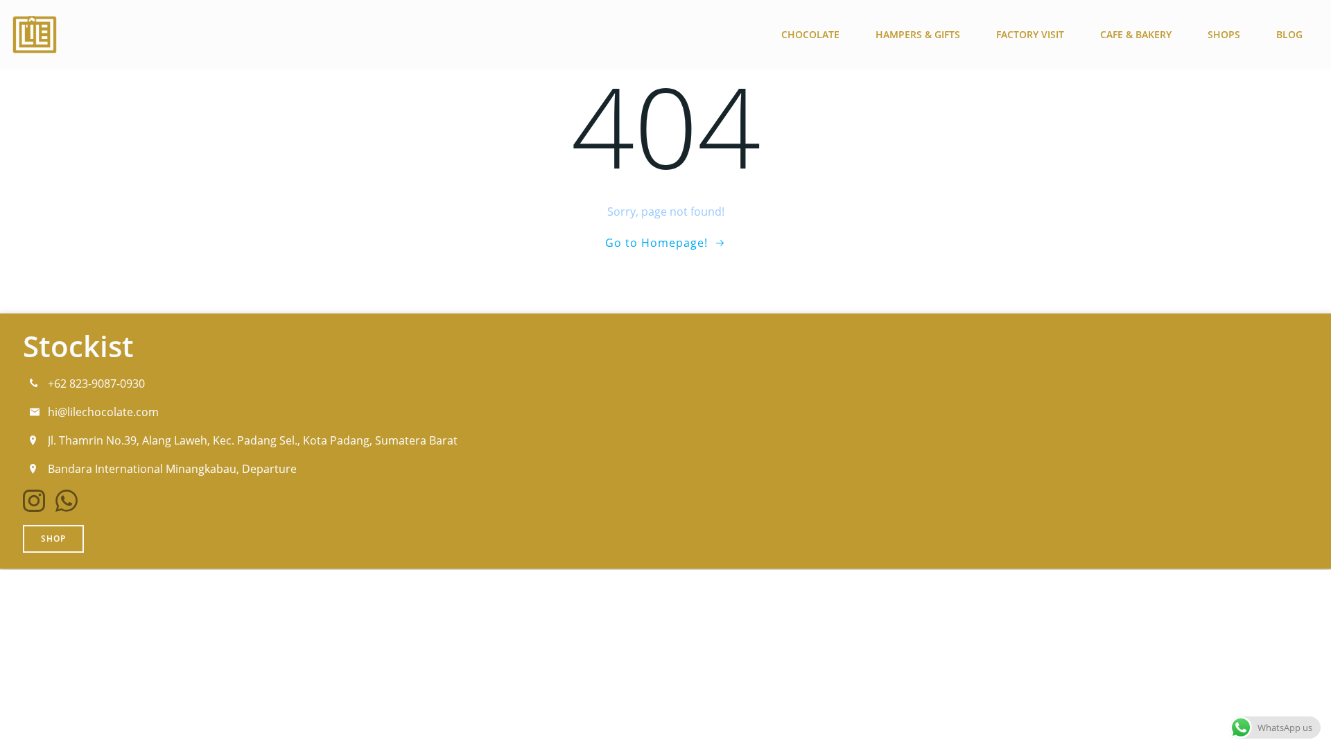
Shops (1224, 34)
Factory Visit (1030, 34)
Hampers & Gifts (918, 34)
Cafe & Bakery (1136, 34)
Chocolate (810, 34)
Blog (1289, 34)
